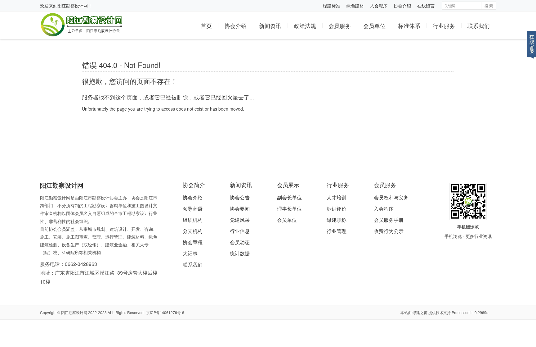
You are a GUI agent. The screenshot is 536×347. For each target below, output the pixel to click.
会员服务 (339, 25)
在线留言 (426, 5)
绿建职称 (336, 219)
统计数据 (240, 253)
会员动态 (240, 242)
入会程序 (378, 5)
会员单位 (374, 25)
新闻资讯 (270, 25)
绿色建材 (355, 5)
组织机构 (193, 219)
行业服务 (444, 25)
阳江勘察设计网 (72, 5)
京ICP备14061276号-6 (165, 312)
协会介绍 (402, 5)
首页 (206, 25)
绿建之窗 (420, 312)
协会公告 (240, 197)
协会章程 (193, 242)
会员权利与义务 (391, 197)
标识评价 (336, 208)
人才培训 (336, 197)
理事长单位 (289, 208)
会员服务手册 (389, 219)
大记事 (190, 253)
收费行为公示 (389, 231)
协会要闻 (240, 208)
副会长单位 (289, 197)
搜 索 (489, 5)
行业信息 (240, 231)
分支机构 (193, 231)
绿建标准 (331, 5)
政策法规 (305, 25)
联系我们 (478, 25)
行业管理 (336, 231)
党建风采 (240, 219)
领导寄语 (193, 208)
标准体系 (409, 25)
